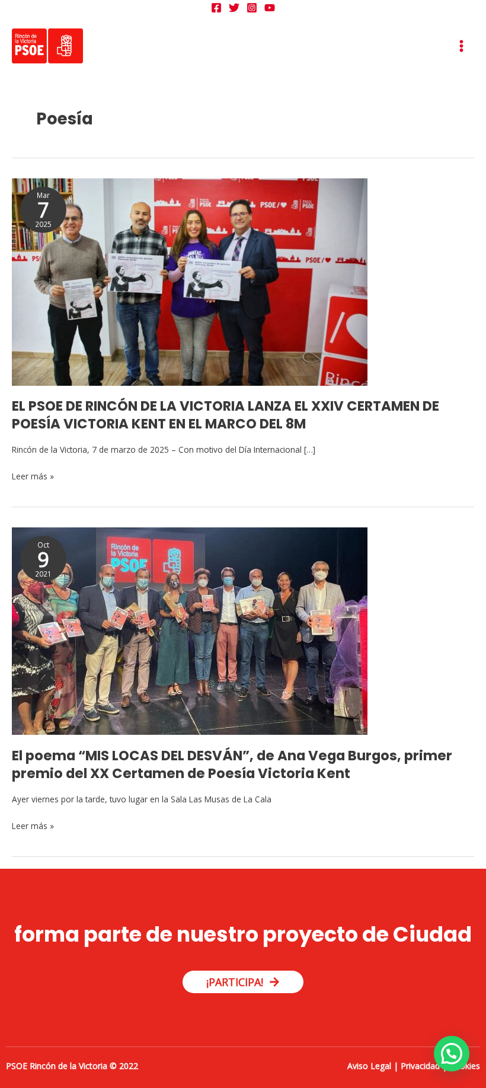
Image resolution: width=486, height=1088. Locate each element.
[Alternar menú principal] (462, 46)
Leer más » (33, 475)
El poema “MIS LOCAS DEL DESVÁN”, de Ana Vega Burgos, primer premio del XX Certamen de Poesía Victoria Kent (232, 764)
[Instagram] (252, 7)
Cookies (464, 1065)
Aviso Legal (369, 1065)
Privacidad (420, 1065)
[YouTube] (269, 7)
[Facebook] (216, 7)
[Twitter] (234, 7)
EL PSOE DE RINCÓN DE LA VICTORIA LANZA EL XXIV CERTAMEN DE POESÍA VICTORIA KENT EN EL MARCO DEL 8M (225, 414)
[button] (451, 1053)
